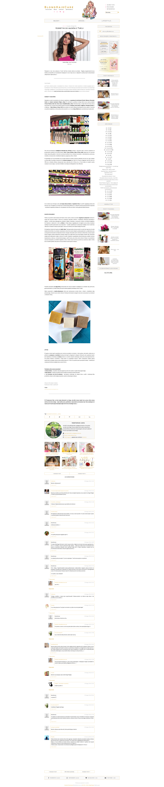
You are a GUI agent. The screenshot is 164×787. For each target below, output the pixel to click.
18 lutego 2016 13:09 (89, 542)
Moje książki (110, 6)
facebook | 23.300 (55, 777)
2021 (108, 135)
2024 (108, 129)
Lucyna (52, 672)
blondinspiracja (54, 644)
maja (109, 159)
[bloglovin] (60, 11)
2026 (108, 128)
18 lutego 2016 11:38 (89, 502)
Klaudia (52, 736)
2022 (108, 133)
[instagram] (57, 11)
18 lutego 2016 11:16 (89, 490)
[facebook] (54, 11)
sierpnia (109, 153)
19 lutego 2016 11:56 (89, 624)
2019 (108, 139)
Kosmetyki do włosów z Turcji (108, 176)
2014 (108, 194)
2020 (108, 137)
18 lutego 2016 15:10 (89, 556)
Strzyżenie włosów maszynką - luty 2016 (108, 178)
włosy (56, 21)
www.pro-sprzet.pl (55, 727)
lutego (108, 164)
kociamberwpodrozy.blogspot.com (51, 389)
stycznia (108, 191)
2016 (108, 144)
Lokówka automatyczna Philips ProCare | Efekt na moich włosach (115, 261)
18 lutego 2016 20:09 (89, 594)
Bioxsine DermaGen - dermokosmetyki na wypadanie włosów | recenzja (114, 105)
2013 (108, 196)
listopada (108, 148)
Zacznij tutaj (111, 4)
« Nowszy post (57, 473)
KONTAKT (61, 9)
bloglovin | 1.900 (92, 777)
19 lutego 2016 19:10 (89, 683)
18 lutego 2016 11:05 (89, 481)
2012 (108, 198)
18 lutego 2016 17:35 (89, 565)
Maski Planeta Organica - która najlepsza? (108, 182)
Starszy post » (82, 473)
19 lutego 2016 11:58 (89, 659)
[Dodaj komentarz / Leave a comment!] (89, 417)
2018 (108, 140)
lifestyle (106, 21)
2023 (108, 131)
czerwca (109, 157)
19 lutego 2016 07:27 (89, 672)
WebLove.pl (97, 785)
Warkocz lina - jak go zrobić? (108, 169)
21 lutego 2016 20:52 (89, 704)
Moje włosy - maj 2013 (115, 250)
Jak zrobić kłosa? (108, 174)
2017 (108, 142)
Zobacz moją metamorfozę (70, 435)
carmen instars (54, 511)
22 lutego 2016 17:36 (89, 714)
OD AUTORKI (48, 9)
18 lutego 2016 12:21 (89, 532)
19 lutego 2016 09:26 (89, 695)
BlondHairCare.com (77, 785)
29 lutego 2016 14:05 (89, 727)
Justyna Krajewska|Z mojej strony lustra (59, 490)
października (108, 149)
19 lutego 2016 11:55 (89, 582)
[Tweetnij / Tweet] (59, 417)
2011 (108, 200)
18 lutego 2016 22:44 (89, 616)
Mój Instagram (67, 437)
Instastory (84, 437)
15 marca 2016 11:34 (89, 736)
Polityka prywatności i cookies (82, 782)
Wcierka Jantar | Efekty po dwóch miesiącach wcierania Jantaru (115, 238)
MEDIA (55, 9)
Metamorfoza (111, 8)
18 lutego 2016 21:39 (89, 605)
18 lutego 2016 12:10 (89, 522)
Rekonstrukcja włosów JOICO (114, 94)
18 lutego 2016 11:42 (89, 511)
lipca (109, 155)
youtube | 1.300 (111, 777)
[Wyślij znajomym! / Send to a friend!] (79, 417)
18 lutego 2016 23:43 (89, 644)
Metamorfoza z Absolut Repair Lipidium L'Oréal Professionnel (114, 116)
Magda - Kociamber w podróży (61, 683)
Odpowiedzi (52, 579)
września (109, 151)
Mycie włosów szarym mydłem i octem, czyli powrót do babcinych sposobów (114, 83)
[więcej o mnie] (54, 437)
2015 (108, 192)
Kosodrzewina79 (58, 632)
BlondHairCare (59, 7)
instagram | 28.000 (74, 777)
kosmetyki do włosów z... (52, 413)
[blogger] (63, 11)
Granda (52, 605)
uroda (81, 21)
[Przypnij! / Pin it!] (69, 417)
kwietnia (109, 160)
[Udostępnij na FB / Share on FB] (49, 417)
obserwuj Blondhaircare (108, 31)
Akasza (52, 532)
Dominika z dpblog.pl (55, 502)
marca (108, 162)
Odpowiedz (53, 485)
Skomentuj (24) (40, 36)
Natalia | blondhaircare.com (61, 582)
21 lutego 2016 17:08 (89, 632)
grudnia (109, 146)
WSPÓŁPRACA (69, 9)
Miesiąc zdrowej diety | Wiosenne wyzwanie (115, 227)
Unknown (53, 481)
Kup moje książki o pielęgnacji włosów (72, 433)
